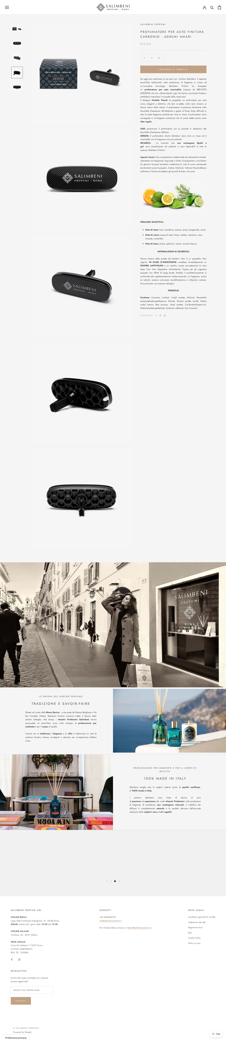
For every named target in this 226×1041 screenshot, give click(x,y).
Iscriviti (21, 1001)
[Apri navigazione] (7, 7)
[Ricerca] (212, 7)
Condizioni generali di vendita (201, 917)
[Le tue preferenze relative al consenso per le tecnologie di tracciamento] (16, 1038)
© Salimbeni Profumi (26, 1028)
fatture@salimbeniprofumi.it (139, 927)
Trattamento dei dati (196, 922)
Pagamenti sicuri (195, 927)
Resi (190, 932)
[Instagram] (19, 959)
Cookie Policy (194, 937)
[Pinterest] (165, 315)
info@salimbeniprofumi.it (110, 920)
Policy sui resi (194, 943)
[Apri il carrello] (219, 7)
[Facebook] (156, 315)
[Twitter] (160, 315)
